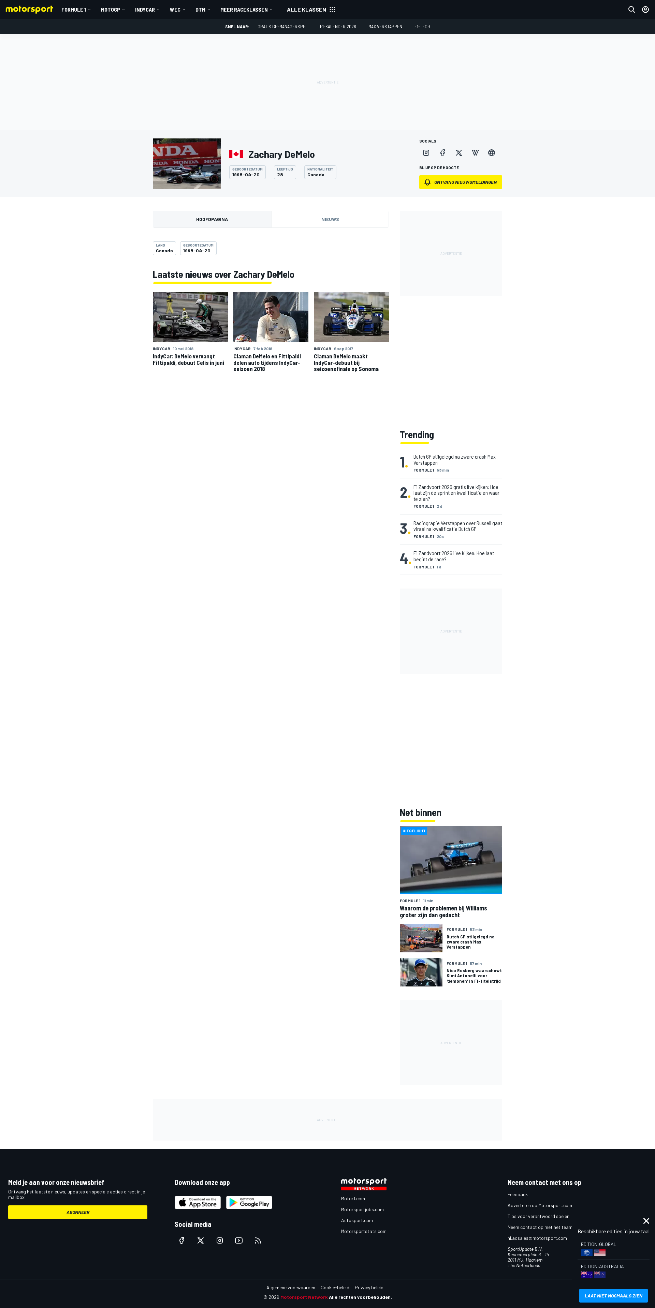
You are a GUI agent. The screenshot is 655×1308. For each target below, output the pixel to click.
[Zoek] (632, 9)
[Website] (491, 153)
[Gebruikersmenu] (645, 9)
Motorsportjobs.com (362, 1209)
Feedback (518, 1194)
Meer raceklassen (244, 9)
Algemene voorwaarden (290, 1287)
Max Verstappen (385, 26)
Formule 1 (73, 9)
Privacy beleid (369, 1287)
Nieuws (330, 219)
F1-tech (422, 26)
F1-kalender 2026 (338, 26)
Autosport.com (357, 1220)
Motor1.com (353, 1198)
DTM (200, 9)
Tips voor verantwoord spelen (538, 1216)
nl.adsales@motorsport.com (537, 1238)
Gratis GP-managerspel (283, 26)
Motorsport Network (304, 1297)
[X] (459, 153)
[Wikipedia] (475, 153)
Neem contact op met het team (540, 1227)
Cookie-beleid (335, 1287)
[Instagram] (426, 153)
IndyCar (145, 9)
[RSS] (258, 1240)
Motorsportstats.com (364, 1231)
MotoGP (110, 9)
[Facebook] (442, 153)
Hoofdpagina (212, 219)
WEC (175, 9)
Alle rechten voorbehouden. (360, 1297)
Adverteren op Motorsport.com (540, 1205)
